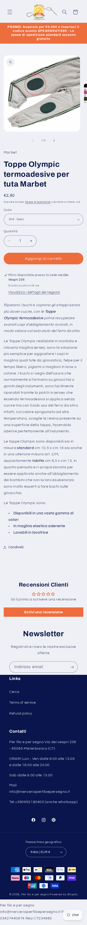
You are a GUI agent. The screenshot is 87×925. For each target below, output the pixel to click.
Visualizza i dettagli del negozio (34, 292)
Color (8, 210)
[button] (9, 12)
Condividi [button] (16, 547)
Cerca (14, 692)
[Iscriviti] (72, 667)
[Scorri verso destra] (54, 140)
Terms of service (22, 702)
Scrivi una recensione (43, 612)
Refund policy (20, 713)
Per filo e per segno (35, 894)
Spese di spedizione (38, 202)
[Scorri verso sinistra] (33, 140)
